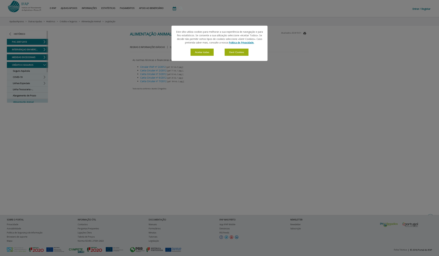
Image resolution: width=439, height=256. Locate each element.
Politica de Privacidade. (241, 42)
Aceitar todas (202, 52)
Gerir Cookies (236, 52)
